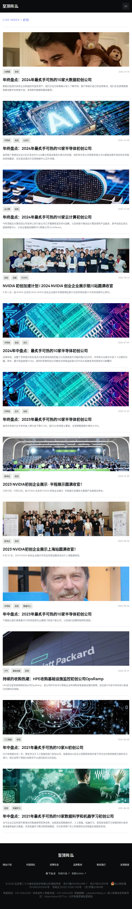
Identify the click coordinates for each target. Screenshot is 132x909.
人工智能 (8, 739)
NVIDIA (24, 277)
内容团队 (30, 864)
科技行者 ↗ (64, 873)
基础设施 (16, 671)
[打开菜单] (125, 6)
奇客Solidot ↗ (79, 873)
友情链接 (124, 864)
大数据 (7, 71)
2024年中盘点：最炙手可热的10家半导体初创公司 (45, 350)
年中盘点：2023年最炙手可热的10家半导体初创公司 (47, 614)
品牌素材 (77, 864)
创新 (15, 277)
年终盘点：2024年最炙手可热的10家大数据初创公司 (47, 79)
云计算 (7, 209)
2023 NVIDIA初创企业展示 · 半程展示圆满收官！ (43, 484)
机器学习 (16, 808)
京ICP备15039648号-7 (75, 883)
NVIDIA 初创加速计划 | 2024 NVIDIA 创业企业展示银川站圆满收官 (58, 285)
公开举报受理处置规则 (81, 896)
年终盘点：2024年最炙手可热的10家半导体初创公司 (47, 148)
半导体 (7, 140)
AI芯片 (26, 140)
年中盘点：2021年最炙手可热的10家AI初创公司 (43, 747)
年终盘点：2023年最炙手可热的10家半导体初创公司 (47, 419)
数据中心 (27, 606)
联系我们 (101, 864)
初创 (17, 71)
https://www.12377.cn (55, 896)
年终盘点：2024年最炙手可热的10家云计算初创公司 (47, 217)
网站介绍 (7, 864)
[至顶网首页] (10, 6)
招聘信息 (54, 864)
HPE (6, 670)
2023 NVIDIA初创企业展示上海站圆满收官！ (40, 549)
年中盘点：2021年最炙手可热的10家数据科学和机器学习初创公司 (58, 816)
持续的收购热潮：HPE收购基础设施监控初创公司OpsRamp (53, 678)
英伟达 (7, 476)
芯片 (25, 342)
